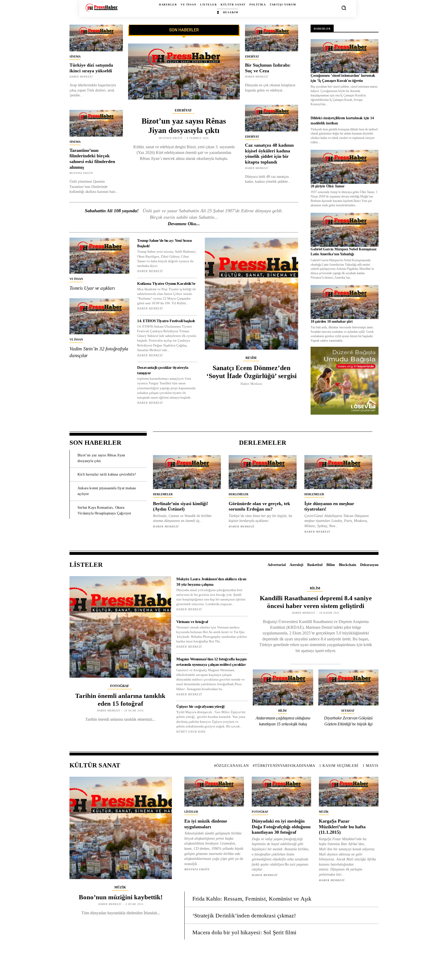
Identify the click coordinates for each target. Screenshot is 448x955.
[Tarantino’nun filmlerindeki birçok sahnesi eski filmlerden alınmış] (96, 123)
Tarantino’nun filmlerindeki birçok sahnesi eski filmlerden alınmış (92, 159)
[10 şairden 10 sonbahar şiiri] (345, 302)
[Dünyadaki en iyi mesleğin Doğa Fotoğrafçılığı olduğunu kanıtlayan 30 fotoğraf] (281, 792)
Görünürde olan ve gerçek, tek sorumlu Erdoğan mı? (259, 506)
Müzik (120, 887)
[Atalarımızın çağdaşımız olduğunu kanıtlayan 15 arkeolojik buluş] (283, 687)
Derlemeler (163, 494)
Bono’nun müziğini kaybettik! (121, 897)
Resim (251, 358)
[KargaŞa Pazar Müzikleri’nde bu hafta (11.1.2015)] (349, 792)
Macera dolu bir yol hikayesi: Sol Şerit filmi (244, 932)
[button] (344, 8)
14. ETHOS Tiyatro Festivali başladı (166, 321)
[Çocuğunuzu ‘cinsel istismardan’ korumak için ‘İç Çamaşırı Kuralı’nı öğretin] (345, 56)
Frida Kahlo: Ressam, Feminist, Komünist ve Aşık (251, 898)
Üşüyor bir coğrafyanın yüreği (200, 706)
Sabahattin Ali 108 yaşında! (112, 210)
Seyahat (347, 710)
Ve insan (76, 278)
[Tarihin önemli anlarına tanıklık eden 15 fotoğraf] (120, 627)
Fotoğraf (119, 686)
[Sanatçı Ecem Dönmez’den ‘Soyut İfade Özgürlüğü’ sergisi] (251, 293)
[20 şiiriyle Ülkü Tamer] (345, 167)
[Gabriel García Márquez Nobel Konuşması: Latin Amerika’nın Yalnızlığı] (345, 230)
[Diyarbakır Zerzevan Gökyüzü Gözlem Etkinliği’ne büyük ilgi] (348, 687)
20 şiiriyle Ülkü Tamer (328, 186)
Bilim (315, 588)
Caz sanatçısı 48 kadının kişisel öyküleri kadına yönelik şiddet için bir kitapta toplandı (269, 154)
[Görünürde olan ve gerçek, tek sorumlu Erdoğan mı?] (263, 472)
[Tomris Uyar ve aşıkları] (99, 256)
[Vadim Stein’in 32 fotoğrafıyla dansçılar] (99, 316)
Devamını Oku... (184, 223)
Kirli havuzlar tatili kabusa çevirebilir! (107, 474)
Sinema (75, 56)
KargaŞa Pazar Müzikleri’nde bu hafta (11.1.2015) (342, 826)
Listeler (191, 811)
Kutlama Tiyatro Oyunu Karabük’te (166, 283)
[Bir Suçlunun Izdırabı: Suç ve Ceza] (271, 38)
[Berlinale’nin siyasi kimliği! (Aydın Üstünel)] (187, 472)
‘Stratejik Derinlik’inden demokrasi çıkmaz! (244, 915)
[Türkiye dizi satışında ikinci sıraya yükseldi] (96, 38)
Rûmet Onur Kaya (191, 731)
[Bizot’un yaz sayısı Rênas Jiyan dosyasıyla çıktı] (184, 72)
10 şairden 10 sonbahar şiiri (331, 321)
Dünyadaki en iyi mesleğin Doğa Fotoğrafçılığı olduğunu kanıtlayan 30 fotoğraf (281, 826)
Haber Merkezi (81, 76)
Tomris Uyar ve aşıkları (92, 288)
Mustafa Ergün (81, 173)
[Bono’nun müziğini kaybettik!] (120, 828)
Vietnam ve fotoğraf (192, 622)
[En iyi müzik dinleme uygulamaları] (214, 792)
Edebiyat (183, 110)
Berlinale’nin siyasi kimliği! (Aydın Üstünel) (180, 506)
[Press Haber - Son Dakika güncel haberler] (101, 8)
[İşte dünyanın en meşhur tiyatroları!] (338, 472)
